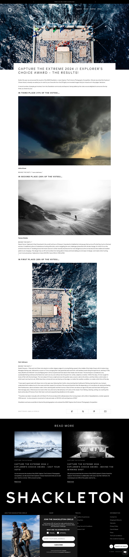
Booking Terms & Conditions (83, 526)
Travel (86, 9)
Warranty (112, 523)
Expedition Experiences (82, 517)
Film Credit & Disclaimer (117, 539)
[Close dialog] (75, 517)
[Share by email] (105, 411)
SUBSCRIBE (58, 545)
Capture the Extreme (23, 460)
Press (111, 532)
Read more (17, 481)
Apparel (79, 9)
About (99, 9)
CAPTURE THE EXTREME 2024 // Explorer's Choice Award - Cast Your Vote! (37, 467)
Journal (92, 9)
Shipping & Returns (116, 520)
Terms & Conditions (116, 535)
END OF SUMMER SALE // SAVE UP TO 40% (64, 2)
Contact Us (113, 517)
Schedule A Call (80, 529)
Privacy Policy (114, 526)
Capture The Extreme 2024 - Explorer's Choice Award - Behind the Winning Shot (90, 467)
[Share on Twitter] (83, 411)
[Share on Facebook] (71, 411)
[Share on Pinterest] (94, 411)
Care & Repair (114, 529)
